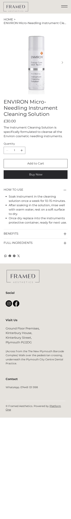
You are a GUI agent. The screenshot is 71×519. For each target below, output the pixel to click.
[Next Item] (62, 63)
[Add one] (21, 150)
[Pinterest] (14, 256)
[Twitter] (18, 256)
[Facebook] (10, 256)
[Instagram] (9, 303)
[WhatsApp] (5, 256)
